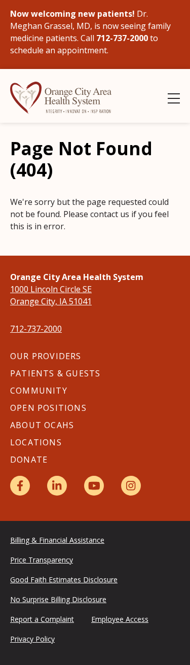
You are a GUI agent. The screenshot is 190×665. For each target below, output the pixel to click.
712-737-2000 (36, 328)
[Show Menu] (174, 98)
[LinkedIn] (57, 486)
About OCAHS (42, 425)
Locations (36, 442)
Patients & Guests (55, 373)
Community (38, 390)
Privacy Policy (32, 639)
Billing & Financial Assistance (57, 540)
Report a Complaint (42, 619)
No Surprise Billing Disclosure (58, 599)
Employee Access (119, 619)
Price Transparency (41, 560)
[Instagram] (131, 486)
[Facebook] (20, 486)
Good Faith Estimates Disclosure (64, 579)
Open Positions (48, 407)
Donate (29, 459)
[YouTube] (94, 486)
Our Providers (46, 356)
